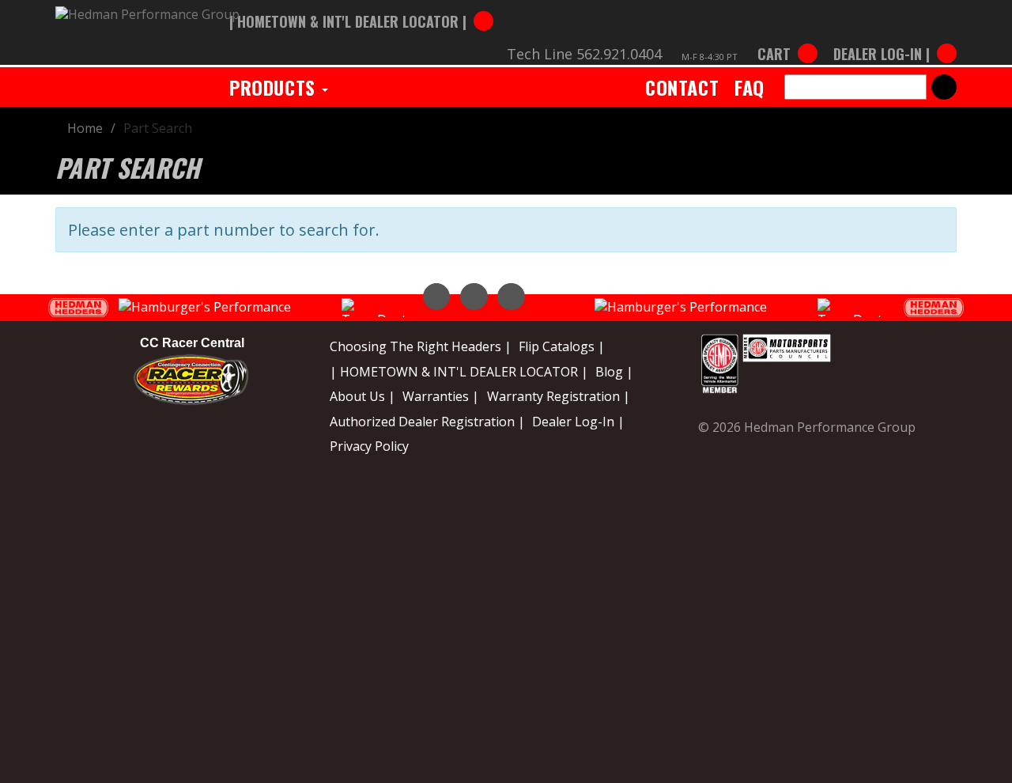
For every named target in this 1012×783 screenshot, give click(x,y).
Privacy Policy (369, 446)
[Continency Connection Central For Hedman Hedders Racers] (190, 378)
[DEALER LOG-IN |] (891, 38)
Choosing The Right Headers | (421, 346)
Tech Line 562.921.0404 (584, 53)
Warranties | (440, 396)
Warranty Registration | (558, 396)
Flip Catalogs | (562, 346)
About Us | (362, 396)
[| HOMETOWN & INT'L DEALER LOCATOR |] (361, 5)
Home (85, 128)
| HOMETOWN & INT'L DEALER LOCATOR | (459, 371)
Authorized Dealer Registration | (427, 421)
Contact (682, 87)
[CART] (787, 38)
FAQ (749, 87)
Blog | (614, 371)
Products (274, 87)
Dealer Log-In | (578, 421)
